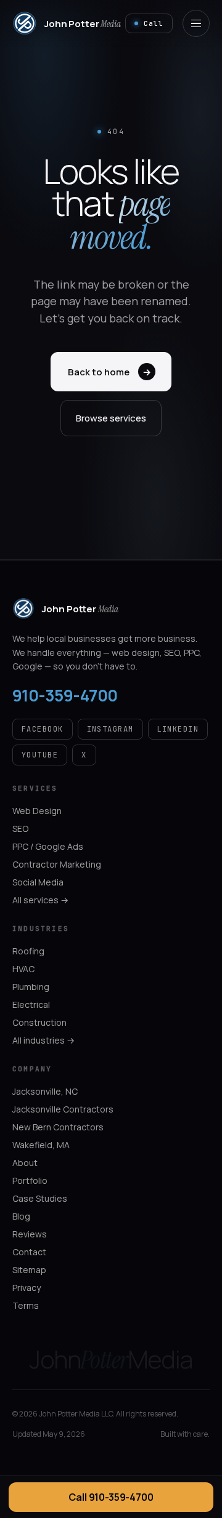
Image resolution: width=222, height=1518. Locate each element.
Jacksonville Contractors (62, 1109)
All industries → (43, 1040)
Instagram (110, 729)
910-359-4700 (65, 695)
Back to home (109, 372)
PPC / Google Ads (47, 846)
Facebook (43, 729)
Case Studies (39, 1198)
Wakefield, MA (41, 1145)
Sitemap (29, 1270)
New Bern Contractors (58, 1127)
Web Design (37, 811)
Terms (25, 1305)
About (25, 1162)
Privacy (26, 1287)
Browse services (111, 418)
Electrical (31, 1004)
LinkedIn (178, 729)
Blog (21, 1216)
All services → (40, 900)
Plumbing (30, 987)
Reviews (29, 1234)
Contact (29, 1252)
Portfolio (29, 1180)
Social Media (38, 882)
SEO (20, 828)
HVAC (23, 969)
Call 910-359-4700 (110, 1497)
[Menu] (196, 23)
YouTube (40, 755)
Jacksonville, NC (45, 1091)
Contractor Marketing (56, 864)
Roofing (28, 951)
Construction (39, 1022)
